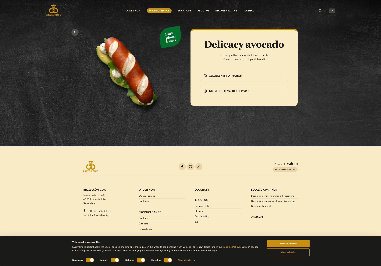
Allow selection (288, 252)
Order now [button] (133, 11)
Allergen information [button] (225, 76)
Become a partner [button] (226, 11)
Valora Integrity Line (285, 169)
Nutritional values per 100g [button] (229, 91)
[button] (320, 11)
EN (332, 10)
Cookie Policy (231, 247)
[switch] (115, 260)
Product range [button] (159, 11)
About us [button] (203, 11)
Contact (250, 11)
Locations (184, 11)
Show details (184, 260)
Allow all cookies (288, 243)
